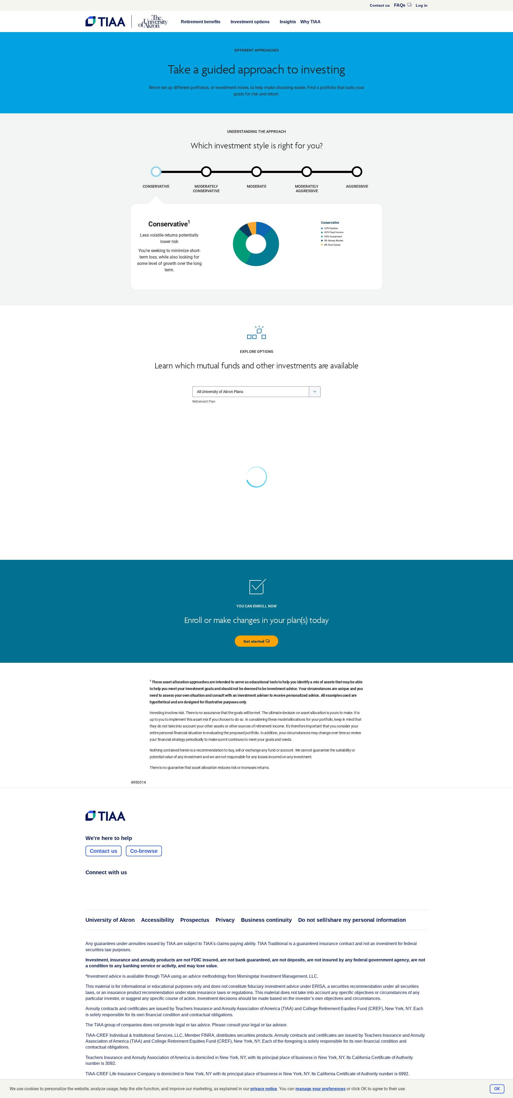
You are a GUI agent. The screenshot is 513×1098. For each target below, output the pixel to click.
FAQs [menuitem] (402, 5)
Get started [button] (260, 642)
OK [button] (497, 1088)
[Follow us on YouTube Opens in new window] (119, 884)
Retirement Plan (203, 401)
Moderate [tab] (256, 186)
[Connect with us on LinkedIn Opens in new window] (109, 884)
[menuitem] (380, 5)
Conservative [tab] (156, 186)
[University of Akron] (153, 21)
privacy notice (263, 1088)
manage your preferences (320, 1088)
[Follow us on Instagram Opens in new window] (99, 884)
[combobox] (256, 392)
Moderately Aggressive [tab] (306, 188)
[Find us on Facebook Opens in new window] (88, 884)
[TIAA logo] (106, 815)
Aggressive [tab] (357, 186)
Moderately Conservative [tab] (206, 188)
